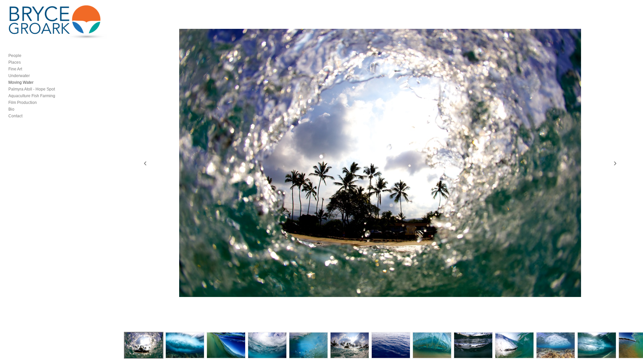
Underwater (19, 75)
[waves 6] (432, 345)
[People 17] (226, 345)
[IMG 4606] (349, 345)
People (14, 55)
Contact (15, 116)
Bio (11, 109)
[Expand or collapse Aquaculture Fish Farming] (60, 96)
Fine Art (15, 69)
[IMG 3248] (555, 345)
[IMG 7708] (267, 345)
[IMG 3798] (597, 345)
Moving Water (20, 82)
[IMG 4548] (473, 345)
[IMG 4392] (143, 345)
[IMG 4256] (514, 345)
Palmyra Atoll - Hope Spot (31, 89)
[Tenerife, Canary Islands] (391, 345)
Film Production (22, 102)
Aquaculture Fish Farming (31, 96)
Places (14, 62)
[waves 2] (308, 345)
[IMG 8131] (185, 345)
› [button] (615, 163)
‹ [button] (145, 163)
